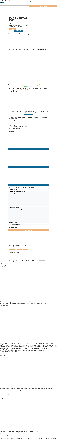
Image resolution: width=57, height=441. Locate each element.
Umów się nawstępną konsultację (11, 29)
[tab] (25, 86)
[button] (28, 189)
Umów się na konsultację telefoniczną (28, 230)
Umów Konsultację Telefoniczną (43, 6)
